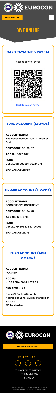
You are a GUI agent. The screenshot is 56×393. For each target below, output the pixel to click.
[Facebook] (18, 363)
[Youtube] (38, 363)
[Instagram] (28, 363)
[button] (51, 17)
